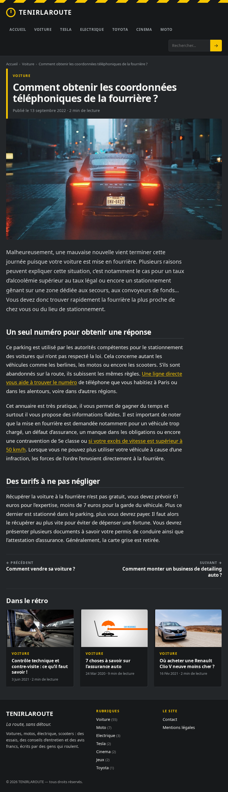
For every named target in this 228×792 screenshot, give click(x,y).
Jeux (103, 759)
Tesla (66, 29)
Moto (166, 29)
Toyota (120, 29)
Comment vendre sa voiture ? (40, 566)
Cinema (144, 29)
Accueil (17, 29)
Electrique (92, 29)
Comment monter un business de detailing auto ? (172, 569)
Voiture (42, 29)
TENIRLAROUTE (45, 12)
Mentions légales (179, 727)
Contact (170, 719)
